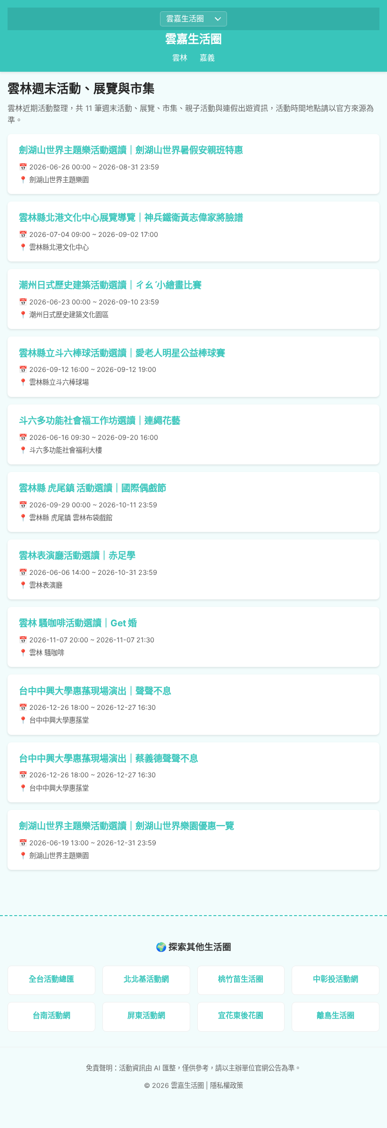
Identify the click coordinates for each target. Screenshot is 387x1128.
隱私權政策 (226, 1085)
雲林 (179, 57)
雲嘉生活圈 (193, 39)
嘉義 (207, 57)
